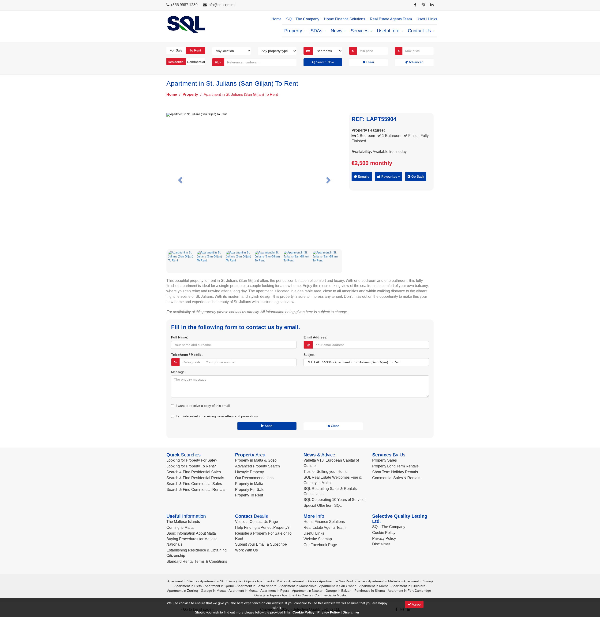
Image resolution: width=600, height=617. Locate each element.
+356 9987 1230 (184, 5)
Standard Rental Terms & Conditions (196, 561)
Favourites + (390, 176)
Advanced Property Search (257, 466)
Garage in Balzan (338, 590)
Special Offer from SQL (323, 505)
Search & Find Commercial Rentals (195, 490)
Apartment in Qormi (219, 586)
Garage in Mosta (213, 590)
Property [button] (294, 30)
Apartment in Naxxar (307, 590)
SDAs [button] (317, 30)
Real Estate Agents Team (391, 19)
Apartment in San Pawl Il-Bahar (342, 581)
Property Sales (384, 460)
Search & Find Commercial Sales (194, 484)
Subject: (309, 354)
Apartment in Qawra (296, 595)
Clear (369, 62)
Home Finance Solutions (344, 19)
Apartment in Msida (271, 581)
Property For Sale (249, 490)
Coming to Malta (180, 527)
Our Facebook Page (320, 545)
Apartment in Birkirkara (408, 586)
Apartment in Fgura (274, 590)
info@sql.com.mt (221, 5)
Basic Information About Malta (191, 533)
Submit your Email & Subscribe (261, 544)
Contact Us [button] (420, 30)
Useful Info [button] (389, 30)
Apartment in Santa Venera (256, 586)
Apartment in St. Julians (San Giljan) (227, 581)
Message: (178, 372)
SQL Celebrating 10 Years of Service (334, 500)
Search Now (324, 62)
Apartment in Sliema (182, 581)
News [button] (337, 30)
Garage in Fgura (266, 595)
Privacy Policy (384, 538)
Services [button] (360, 30)
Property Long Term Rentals (395, 466)
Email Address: (315, 337)
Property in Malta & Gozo (256, 460)
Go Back (417, 176)
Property (190, 94)
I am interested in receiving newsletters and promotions (217, 416)
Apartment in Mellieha (384, 581)
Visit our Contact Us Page (256, 522)
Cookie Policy (383, 533)
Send (268, 426)
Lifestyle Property (249, 472)
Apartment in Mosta (243, 590)
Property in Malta (249, 484)
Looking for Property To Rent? (191, 466)
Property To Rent (249, 495)
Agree (416, 604)
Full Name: (179, 337)
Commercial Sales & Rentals (396, 478)
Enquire (363, 176)
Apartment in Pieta (188, 586)
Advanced (416, 62)
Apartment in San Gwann (337, 586)
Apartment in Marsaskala (297, 586)
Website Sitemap (318, 539)
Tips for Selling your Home (326, 472)
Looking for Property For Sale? (191, 460)
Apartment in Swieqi (418, 581)
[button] (179, 179)
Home (276, 19)
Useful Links (426, 19)
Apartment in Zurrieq (182, 590)
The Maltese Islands (183, 522)
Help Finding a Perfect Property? (262, 527)
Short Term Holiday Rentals (395, 472)
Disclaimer (381, 544)
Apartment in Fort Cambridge (409, 590)
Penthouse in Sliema (369, 590)
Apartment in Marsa (374, 586)
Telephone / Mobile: (187, 354)
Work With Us (246, 550)
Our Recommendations (254, 478)
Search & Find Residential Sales (193, 472)
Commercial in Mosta (330, 595)
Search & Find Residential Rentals (195, 478)
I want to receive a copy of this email (203, 406)
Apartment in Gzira (302, 581)
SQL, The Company (302, 19)
